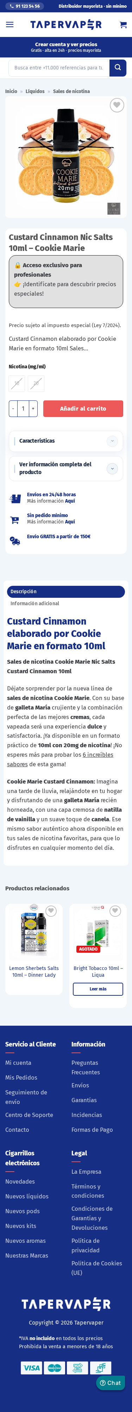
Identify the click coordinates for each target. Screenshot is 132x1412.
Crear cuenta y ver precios (66, 47)
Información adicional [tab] (35, 604)
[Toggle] (112, 441)
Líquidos (35, 91)
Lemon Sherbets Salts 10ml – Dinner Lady (34, 971)
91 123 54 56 (28, 6)
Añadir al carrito (83, 408)
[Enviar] (117, 68)
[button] (9, 24)
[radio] (17, 384)
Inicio (11, 91)
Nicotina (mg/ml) (27, 366)
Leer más (98, 989)
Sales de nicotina (71, 91)
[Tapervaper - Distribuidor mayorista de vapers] (66, 24)
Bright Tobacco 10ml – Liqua (98, 971)
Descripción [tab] (24, 592)
